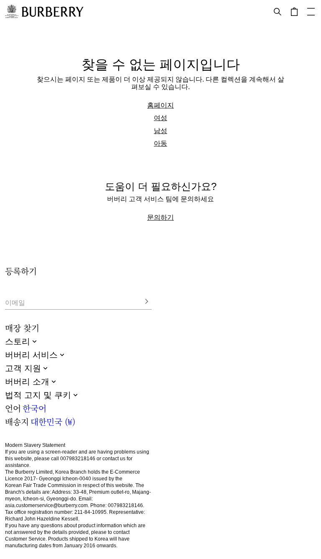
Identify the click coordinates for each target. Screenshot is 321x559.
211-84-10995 (90, 512)
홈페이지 (160, 105)
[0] (294, 12)
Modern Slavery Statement (35, 445)
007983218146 (77, 459)
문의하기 (160, 217)
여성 (160, 117)
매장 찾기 (22, 328)
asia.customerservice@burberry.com (46, 505)
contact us (113, 459)
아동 (160, 143)
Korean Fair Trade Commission (40, 485)
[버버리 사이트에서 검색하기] (278, 12)
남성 (160, 130)
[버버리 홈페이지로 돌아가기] (53, 11)
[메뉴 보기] (311, 12)
